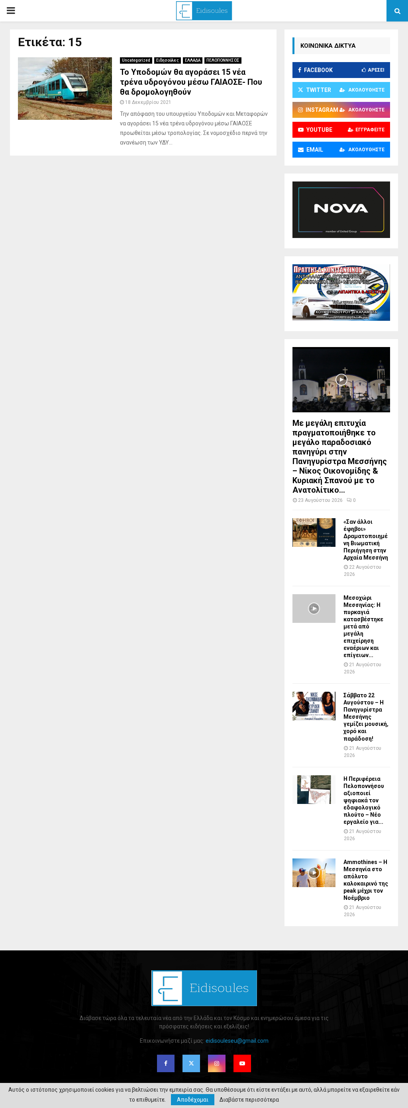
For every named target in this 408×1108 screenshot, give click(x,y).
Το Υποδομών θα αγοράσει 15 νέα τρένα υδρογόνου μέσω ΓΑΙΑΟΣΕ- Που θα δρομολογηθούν (191, 82)
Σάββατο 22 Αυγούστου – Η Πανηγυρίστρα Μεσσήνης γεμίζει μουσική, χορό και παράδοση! (365, 716)
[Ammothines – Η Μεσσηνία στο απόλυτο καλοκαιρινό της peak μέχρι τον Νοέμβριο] (313, 872)
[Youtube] (242, 1063)
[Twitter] (191, 1063)
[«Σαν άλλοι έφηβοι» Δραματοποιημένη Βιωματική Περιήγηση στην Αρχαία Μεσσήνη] (313, 532)
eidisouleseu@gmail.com (237, 1041)
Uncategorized (136, 60)
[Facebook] (166, 1063)
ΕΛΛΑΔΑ (192, 60)
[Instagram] (217, 1063)
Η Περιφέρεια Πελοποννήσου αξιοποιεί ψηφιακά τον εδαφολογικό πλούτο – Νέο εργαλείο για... (363, 800)
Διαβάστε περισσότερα (249, 1099)
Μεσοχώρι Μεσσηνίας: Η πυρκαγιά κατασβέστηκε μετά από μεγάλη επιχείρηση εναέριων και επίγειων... (363, 626)
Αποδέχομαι (192, 1099)
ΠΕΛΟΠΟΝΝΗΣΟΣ (222, 60)
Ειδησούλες (167, 60)
